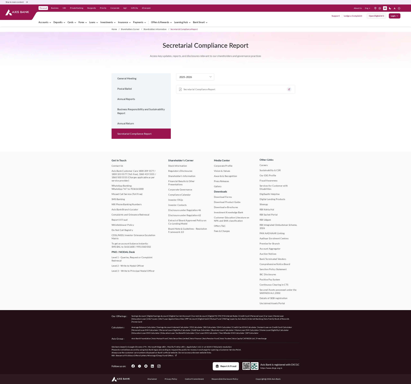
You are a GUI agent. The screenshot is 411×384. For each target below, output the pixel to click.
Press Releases (221, 181)
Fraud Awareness (269, 180)
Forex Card (137, 322)
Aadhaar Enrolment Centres (274, 238)
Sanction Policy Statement (273, 269)
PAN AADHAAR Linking (272, 233)
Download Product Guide (227, 202)
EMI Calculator (224, 327)
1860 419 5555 (147, 174)
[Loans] (97, 22)
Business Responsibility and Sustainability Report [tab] (141, 111)
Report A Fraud (119, 219)
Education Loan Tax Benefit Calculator (178, 333)
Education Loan (139, 319)
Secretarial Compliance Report (199, 89)
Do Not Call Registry (122, 230)
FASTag (226, 319)
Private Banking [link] (76, 8)
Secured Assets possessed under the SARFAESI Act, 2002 (278, 291)
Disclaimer (152, 379)
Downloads (220, 191)
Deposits (57, 22)
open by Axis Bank (238, 319)
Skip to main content (15, 2)
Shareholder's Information (181, 176)
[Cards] (75, 22)
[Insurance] (130, 22)
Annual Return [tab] (125, 123)
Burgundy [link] (91, 8)
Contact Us (117, 165)
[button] (368, 8)
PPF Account (191, 319)
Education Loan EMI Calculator (146, 333)
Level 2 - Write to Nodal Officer (128, 265)
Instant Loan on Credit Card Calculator (275, 327)
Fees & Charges (222, 231)
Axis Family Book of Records (276, 319)
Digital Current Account (180, 316)
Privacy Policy (171, 379)
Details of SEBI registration (274, 298)
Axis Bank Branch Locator (125, 209)
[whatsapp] (380, 8)
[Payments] (145, 22)
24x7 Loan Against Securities (171, 319)
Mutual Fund (216, 319)
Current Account (199, 316)
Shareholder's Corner (181, 160)
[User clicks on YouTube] (146, 366)
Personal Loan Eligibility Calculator (175, 330)
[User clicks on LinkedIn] (152, 366)
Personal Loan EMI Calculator (145, 330)
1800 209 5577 (146, 171)
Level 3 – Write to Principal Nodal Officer (133, 270)
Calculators (118, 327)
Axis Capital (237, 338)
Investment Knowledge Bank (228, 212)
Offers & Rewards (160, 22)
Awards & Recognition (225, 176)
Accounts (43, 22)
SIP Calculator (252, 333)
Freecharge (261, 338)
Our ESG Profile (268, 175)
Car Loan (268, 316)
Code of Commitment (194, 379)
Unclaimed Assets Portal (272, 303)
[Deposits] (64, 22)
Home (114, 29)
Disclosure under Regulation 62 (184, 215)
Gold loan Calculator (201, 330)
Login (393, 16)
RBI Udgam (265, 219)
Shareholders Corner (130, 29)
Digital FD (212, 316)
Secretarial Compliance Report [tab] (134, 133)
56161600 (129, 246)
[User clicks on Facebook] (133, 366)
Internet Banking (255, 319)
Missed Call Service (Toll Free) (127, 194)
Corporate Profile (223, 165)
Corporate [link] (114, 8)
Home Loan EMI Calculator (247, 330)
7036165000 (137, 189)
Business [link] (54, 8)
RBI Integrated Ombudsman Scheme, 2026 (278, 226)
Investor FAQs (175, 199)
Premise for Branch (270, 243)
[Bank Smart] (206, 22)
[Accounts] (50, 22)
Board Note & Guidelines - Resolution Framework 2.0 (187, 230)
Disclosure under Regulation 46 (184, 210)
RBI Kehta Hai (267, 209)
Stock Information (177, 165)
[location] (375, 8)
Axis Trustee (225, 338)
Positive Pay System (270, 279)
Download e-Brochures (226, 207)
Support (336, 16)
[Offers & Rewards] (171, 22)
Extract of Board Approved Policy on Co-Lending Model (187, 222)
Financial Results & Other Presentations (181, 183)
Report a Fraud (228, 366)
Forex (81, 22)
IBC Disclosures (268, 274)
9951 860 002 (143, 246)
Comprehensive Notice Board (275, 264)
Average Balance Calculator (143, 327)
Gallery (218, 186)
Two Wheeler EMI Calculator (232, 333)
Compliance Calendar (179, 194)
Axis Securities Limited (179, 338)
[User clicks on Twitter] (139, 366)
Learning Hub (181, 22)
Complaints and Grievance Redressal (130, 214)
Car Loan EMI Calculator (207, 333)
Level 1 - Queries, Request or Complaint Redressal (132, 259)
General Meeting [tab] (126, 78)
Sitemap (264, 204)
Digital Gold (203, 319)
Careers (264, 165)
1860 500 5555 (119, 177)
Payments (138, 22)
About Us (358, 8)
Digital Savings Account (157, 316)
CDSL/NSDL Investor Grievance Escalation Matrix (133, 237)
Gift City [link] (134, 8)
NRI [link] (64, 8)
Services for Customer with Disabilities (274, 187)
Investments (106, 22)
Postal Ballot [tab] (124, 88)
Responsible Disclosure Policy (225, 379)
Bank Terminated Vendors (273, 259)
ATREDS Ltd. (249, 338)
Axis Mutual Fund (160, 338)
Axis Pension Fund (211, 338)
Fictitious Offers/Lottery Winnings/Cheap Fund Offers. (149, 355)
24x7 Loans (152, 319)
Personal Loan (257, 316)
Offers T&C (220, 225)
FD (220, 316)
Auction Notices (268, 253)
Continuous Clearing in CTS (274, 284)
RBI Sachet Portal (269, 214)
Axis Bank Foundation (141, 338)
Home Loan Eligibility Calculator (274, 330)
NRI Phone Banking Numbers (127, 204)
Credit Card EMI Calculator (244, 327)
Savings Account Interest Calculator (173, 327)
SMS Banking (118, 199)
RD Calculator (210, 327)
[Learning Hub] (189, 22)
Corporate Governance (180, 189)
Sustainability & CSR (270, 170)
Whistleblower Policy (123, 224)
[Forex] (86, 22)
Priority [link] (103, 8)
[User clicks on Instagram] (159, 366)
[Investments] (114, 22)
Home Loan (279, 316)
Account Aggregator (270, 248)
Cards (70, 22)
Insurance (123, 22)
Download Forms (223, 197)
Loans (92, 22)
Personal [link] (43, 8)
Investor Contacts (177, 205)
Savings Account (138, 316)
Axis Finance (195, 338)
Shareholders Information (155, 29)
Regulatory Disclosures (180, 171)
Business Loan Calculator (223, 330)
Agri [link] (125, 8)
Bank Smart (199, 22)
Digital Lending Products (272, 199)
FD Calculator (196, 327)
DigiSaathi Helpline (270, 194)
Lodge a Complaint (353, 16)
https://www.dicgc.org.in (271, 368)
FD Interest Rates (230, 316)
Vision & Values (222, 171)
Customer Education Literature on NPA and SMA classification (231, 219)
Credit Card (244, 316)
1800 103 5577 (119, 174)
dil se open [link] (146, 8)
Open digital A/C (376, 16)
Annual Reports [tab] (126, 98)
